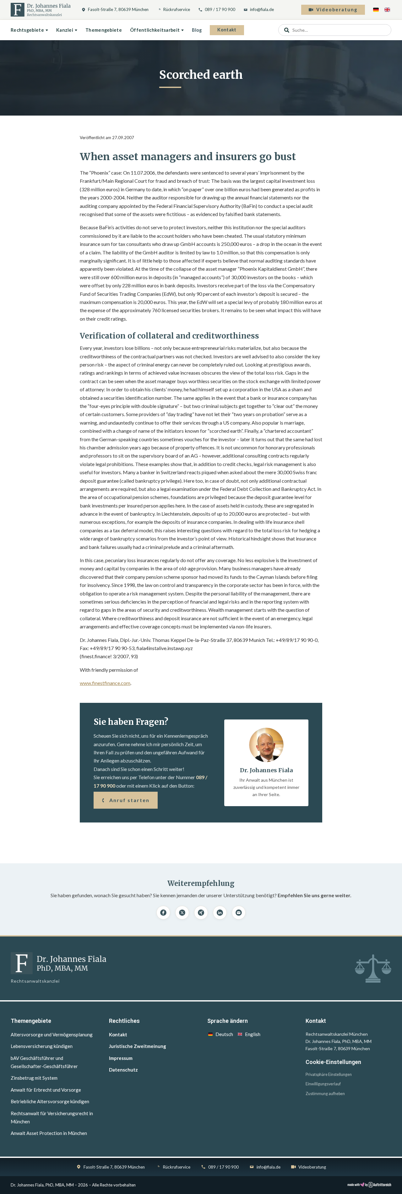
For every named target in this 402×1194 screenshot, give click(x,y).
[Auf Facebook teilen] (163, 913)
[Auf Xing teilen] (201, 913)
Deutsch (224, 1034)
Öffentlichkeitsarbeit (155, 30)
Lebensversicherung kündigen (42, 1046)
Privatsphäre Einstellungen (329, 1074)
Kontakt (226, 29)
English (252, 1034)
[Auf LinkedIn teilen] (220, 913)
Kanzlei (64, 30)
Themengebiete (103, 30)
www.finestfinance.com (105, 683)
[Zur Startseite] (41, 10)
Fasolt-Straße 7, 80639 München (118, 9)
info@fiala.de (262, 9)
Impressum (121, 1058)
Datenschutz (123, 1069)
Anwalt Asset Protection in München (49, 1133)
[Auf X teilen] (182, 913)
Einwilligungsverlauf (323, 1084)
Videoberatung (336, 9)
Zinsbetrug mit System (34, 1078)
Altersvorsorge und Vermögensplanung (52, 1034)
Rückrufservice (176, 9)
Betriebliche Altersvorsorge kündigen (50, 1101)
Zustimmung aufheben (325, 1093)
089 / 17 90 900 (220, 9)
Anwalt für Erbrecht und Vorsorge (46, 1090)
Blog (197, 30)
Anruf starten (129, 800)
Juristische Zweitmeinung (137, 1046)
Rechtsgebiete (27, 30)
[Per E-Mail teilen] (239, 913)
